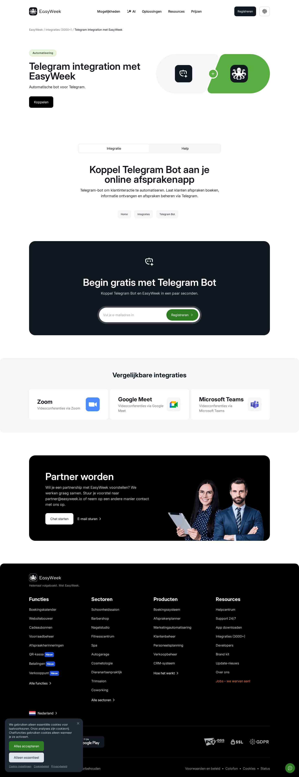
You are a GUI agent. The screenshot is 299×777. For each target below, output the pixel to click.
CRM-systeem (164, 663)
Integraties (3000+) (59, 29)
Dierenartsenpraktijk (106, 672)
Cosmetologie (102, 663)
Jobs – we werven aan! (233, 681)
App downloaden (229, 627)
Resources (176, 11)
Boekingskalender (42, 609)
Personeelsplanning (168, 645)
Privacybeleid (59, 766)
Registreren (180, 315)
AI (133, 11)
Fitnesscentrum (102, 636)
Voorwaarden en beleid (202, 768)
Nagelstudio (100, 627)
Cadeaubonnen (40, 627)
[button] (264, 11)
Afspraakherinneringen (46, 645)
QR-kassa (41, 654)
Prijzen (196, 11)
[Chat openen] (290, 768)
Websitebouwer (41, 618)
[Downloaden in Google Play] (85, 742)
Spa (94, 645)
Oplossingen (152, 11)
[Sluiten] (78, 723)
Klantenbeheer (165, 636)
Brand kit (222, 654)
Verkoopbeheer (165, 654)
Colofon (231, 768)
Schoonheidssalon (105, 609)
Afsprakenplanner (167, 618)
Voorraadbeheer (41, 636)
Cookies (249, 768)
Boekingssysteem (167, 609)
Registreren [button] (245, 11)
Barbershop (100, 618)
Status (265, 768)
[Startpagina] (45, 11)
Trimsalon (98, 681)
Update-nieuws (227, 663)
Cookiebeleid (41, 766)
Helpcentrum (225, 609)
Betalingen (41, 664)
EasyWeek (36, 29)
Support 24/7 (226, 618)
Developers (224, 645)
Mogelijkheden (108, 11)
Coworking (99, 690)
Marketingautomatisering (172, 627)
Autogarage (100, 654)
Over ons (222, 672)
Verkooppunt (43, 673)
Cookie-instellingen (20, 766)
